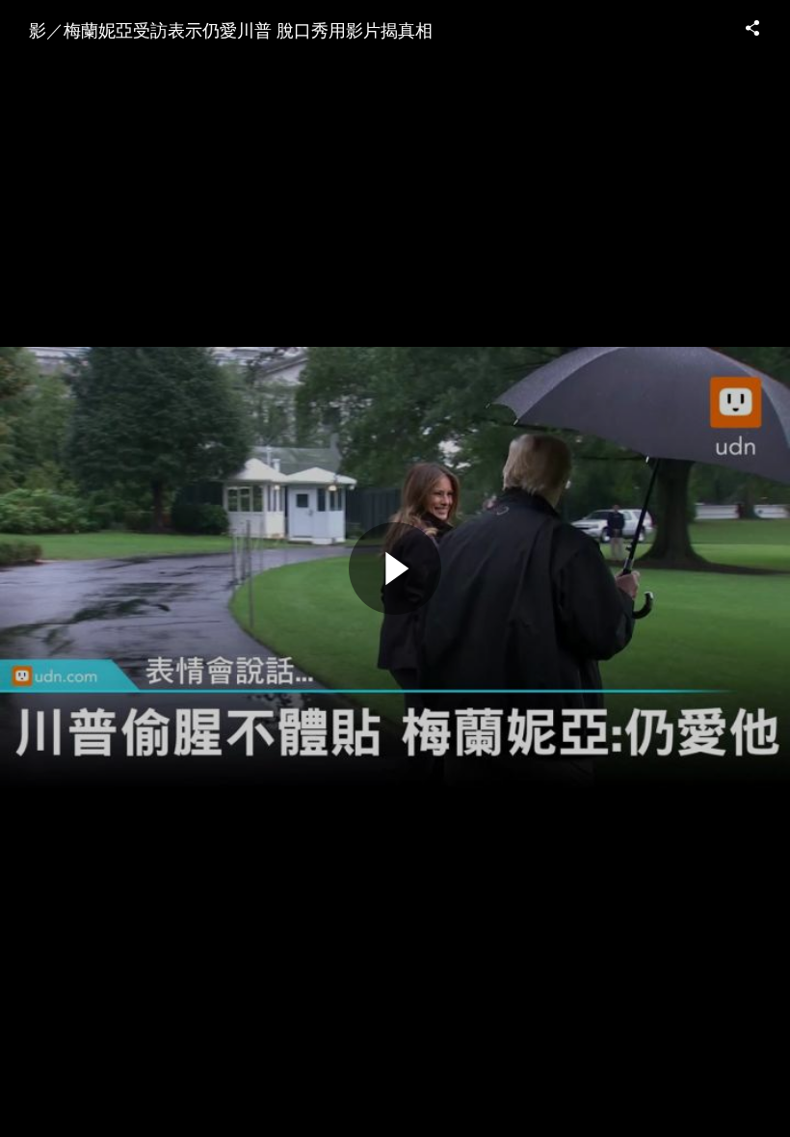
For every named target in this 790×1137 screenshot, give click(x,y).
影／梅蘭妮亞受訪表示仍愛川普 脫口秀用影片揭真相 (231, 28)
